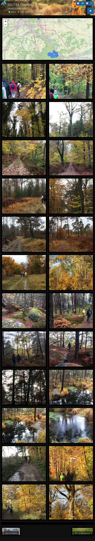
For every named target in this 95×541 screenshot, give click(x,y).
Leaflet (77, 59)
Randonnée (24, 12)
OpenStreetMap (87, 59)
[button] (38, 18)
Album (13, 12)
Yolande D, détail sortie (16, 8)
